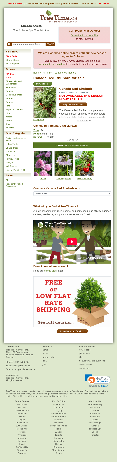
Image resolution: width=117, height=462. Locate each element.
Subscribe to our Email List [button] (72, 331)
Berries (9, 91)
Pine (8, 105)
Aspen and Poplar (14, 109)
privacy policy (49, 357)
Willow (9, 120)
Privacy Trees (12, 159)
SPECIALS (11, 74)
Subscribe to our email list (84, 35)
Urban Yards (12, 144)
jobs (44, 364)
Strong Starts (12, 60)
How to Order (88, 3)
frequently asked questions (92, 361)
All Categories (12, 63)
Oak (8, 124)
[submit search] (9, 44)
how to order (50, 271)
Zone (36, 130)
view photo (38, 119)
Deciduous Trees (14, 94)
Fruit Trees (11, 87)
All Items (10, 127)
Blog (8, 180)
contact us (84, 368)
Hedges (9, 162)
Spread (37, 137)
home (36, 72)
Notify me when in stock (73, 104)
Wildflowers (11, 166)
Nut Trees (10, 151)
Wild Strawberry (84, 178)
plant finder (84, 353)
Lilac (8, 113)
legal (45, 361)
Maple (9, 116)
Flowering (10, 155)
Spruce (9, 102)
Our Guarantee (70, 3)
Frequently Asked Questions (14, 185)
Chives (43, 178)
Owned (105, 3)
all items (47, 72)
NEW (8, 77)
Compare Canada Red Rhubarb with (56, 188)
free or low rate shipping (48, 391)
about (45, 353)
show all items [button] (43, 84)
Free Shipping (15, 3)
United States (12, 396)
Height (37, 133)
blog (81, 357)
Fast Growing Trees (15, 170)
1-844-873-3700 (31, 26)
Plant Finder (12, 56)
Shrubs (9, 98)
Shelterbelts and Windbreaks (14, 82)
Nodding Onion (64, 178)
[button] (84, 120)
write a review (85, 364)
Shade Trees (12, 148)
